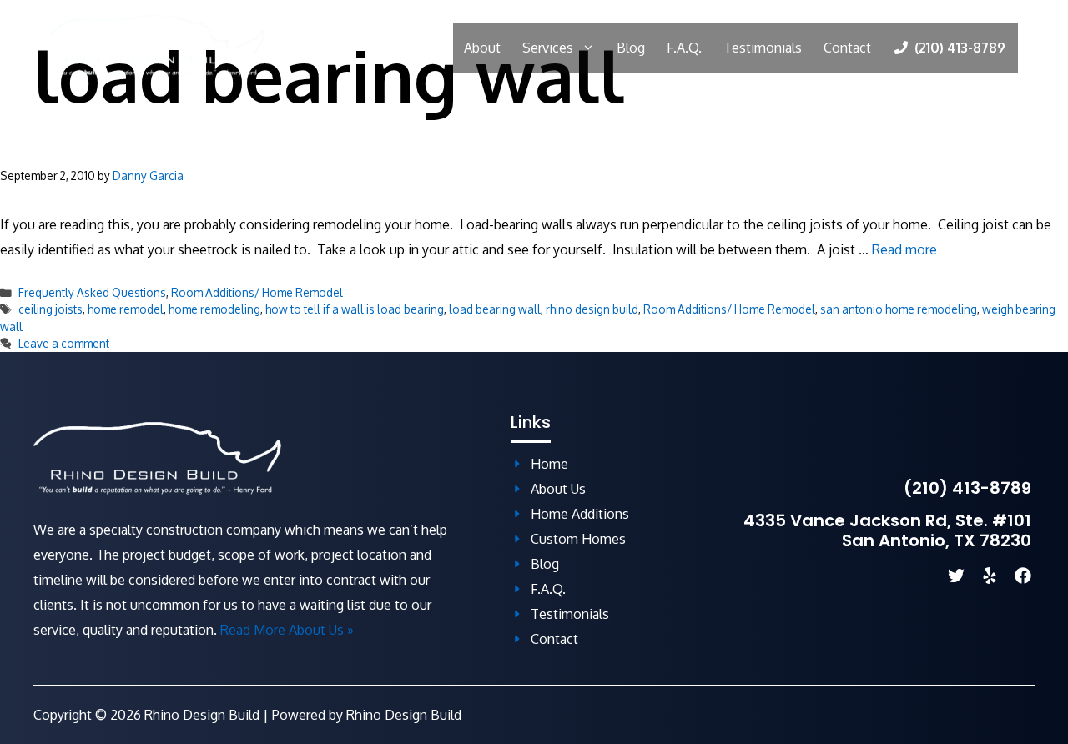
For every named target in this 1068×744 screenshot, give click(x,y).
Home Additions (580, 513)
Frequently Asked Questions (92, 292)
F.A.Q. (684, 47)
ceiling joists (50, 309)
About (482, 47)
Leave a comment (63, 343)
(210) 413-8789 (967, 488)
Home (549, 463)
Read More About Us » (287, 629)
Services (547, 47)
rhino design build (592, 309)
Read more (904, 249)
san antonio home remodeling (898, 309)
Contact (847, 47)
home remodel (126, 309)
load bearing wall (495, 309)
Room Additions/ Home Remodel (257, 292)
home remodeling (214, 309)
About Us (558, 488)
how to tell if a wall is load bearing (354, 309)
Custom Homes (578, 538)
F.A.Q (546, 589)
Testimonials (762, 47)
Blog (631, 47)
